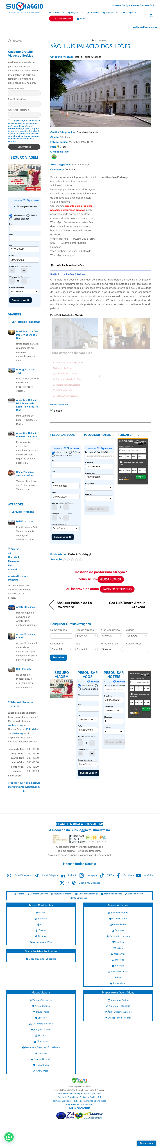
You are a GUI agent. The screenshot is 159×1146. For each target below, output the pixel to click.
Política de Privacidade (67, 1097)
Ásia (42, 924)
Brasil (63, 146)
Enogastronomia (42, 1029)
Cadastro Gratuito (38, 893)
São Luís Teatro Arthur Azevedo (124, 605)
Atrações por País (42, 942)
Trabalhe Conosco (112, 893)
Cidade (130, 629)
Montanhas (119, 953)
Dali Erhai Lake (24, 521)
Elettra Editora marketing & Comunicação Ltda (78, 1093)
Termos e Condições (62, 1101)
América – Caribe (119, 1000)
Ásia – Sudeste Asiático (119, 1011)
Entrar (83, 18)
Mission (20, 893)
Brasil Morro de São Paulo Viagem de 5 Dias (27, 334)
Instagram (91, 875)
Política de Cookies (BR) (91, 1097)
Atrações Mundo (119, 912)
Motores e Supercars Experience (42, 1047)
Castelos (119, 930)
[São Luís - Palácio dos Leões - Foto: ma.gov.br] (126, 346)
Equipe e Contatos (63, 893)
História (77, 56)
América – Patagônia (119, 1006)
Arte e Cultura (119, 918)
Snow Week (42, 1070)
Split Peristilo (24, 669)
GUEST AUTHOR (110, 579)
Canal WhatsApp (23, 875)
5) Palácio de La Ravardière (66, 385)
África (42, 912)
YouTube (148, 875)
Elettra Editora (135, 893)
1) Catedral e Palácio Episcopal (68, 362)
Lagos (119, 948)
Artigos (129, 13)
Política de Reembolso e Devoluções (89, 1101)
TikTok (110, 875)
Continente (56, 643)
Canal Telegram (49, 875)
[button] (9, 1137)
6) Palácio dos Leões (63, 390)
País (77, 643)
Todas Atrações (92, 56)
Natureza (119, 965)
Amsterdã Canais (26, 607)
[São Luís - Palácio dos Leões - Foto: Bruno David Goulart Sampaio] (75, 346)
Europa (42, 930)
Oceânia (42, 936)
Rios (119, 977)
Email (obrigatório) (17, 99)
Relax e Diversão (119, 971)
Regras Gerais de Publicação (79, 1104)
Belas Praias (119, 924)
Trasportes (95, 13)
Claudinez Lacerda (87, 132)
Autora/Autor (133, 643)
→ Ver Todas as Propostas (24, 321)
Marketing (17, 733)
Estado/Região (109, 643)
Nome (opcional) (16, 88)
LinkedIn (72, 875)
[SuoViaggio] (24, 9)
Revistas (110, 13)
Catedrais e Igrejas (119, 936)
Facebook (128, 875)
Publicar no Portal (62, 18)
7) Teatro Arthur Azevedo (65, 396)
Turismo (55, 13)
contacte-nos (15, 725)
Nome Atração (58, 629)
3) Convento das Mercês (65, 373)
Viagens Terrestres (42, 1000)
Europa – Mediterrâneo (119, 1017)
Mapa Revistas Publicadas (42, 958)
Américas (70, 169)
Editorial (31, 729)
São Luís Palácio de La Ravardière (74, 605)
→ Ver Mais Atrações (21, 511)
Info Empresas (79, 898)
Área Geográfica (110, 629)
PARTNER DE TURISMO (117, 589)
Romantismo (119, 983)
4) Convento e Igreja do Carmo (68, 379)
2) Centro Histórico (62, 368)
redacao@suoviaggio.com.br (24, 782)
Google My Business (89, 882)
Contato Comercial (88, 893)
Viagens (74, 13)
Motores (119, 959)
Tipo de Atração (84, 629)
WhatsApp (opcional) (18, 110)
